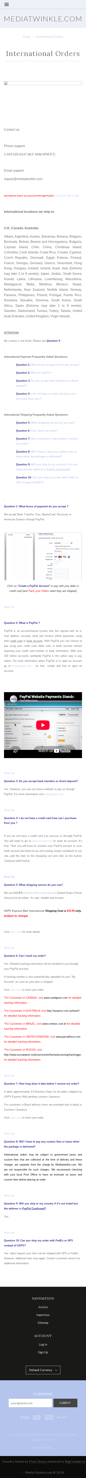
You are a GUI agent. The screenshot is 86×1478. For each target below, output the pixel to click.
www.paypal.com (22, 665)
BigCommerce (75, 1461)
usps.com (15, 931)
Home (27, 36)
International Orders (49, 36)
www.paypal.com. (54, 794)
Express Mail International (40, 892)
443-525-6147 (43, 1447)
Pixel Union (37, 1461)
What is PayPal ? (41, 372)
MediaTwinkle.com (43, 18)
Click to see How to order (67, 196)
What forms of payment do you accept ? (55, 364)
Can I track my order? (44, 430)
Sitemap (43, 1322)
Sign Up (43, 1352)
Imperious (43, 1315)
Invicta (43, 1307)
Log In (43, 1344)
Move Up (9, 606)
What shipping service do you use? (53, 422)
